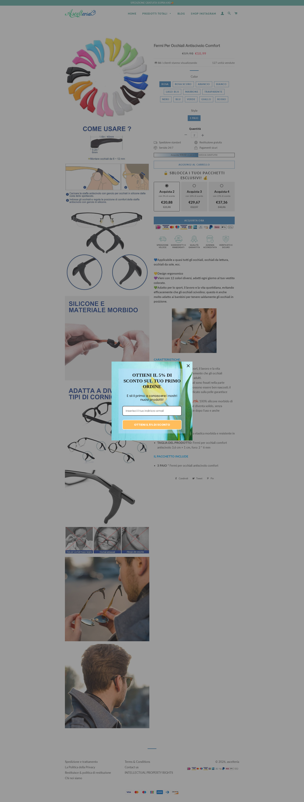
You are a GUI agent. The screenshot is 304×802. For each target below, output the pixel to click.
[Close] (188, 366)
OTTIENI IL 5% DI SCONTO (152, 425)
